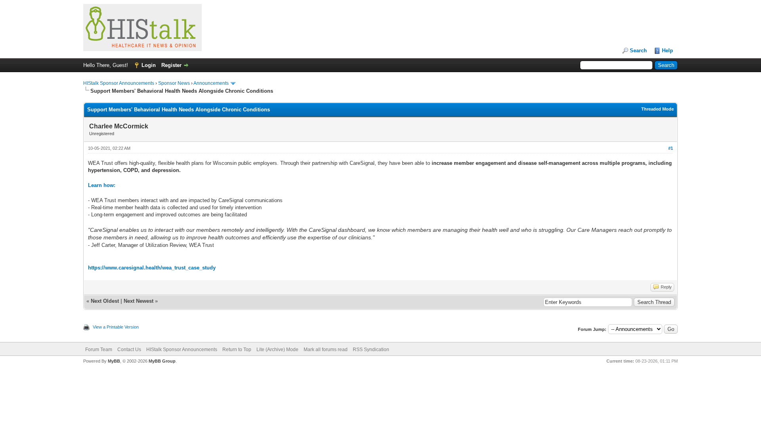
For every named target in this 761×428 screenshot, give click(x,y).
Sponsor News (174, 83)
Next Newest (138, 301)
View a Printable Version (116, 327)
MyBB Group (162, 361)
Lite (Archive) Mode (277, 349)
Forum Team (98, 349)
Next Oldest (105, 301)
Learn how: (101, 185)
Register (171, 65)
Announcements (211, 83)
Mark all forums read (326, 349)
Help (667, 51)
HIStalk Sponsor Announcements (118, 83)
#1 (670, 148)
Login (148, 65)
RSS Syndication (371, 349)
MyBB (114, 361)
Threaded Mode (657, 109)
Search (638, 51)
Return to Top (236, 349)
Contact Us (129, 349)
